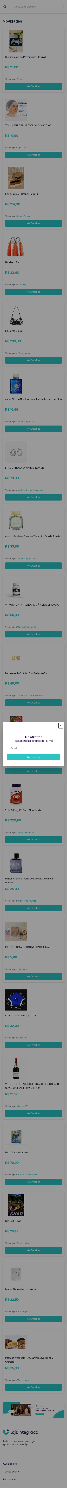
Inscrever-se (33, 757)
